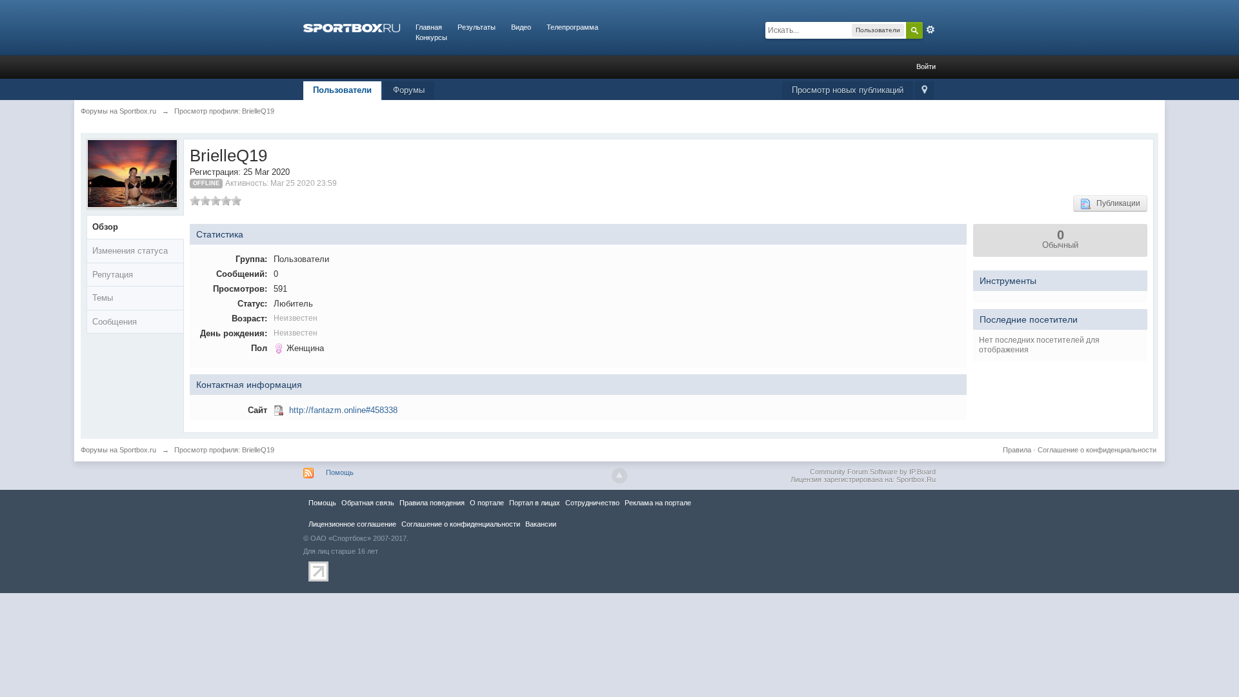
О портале (487, 503)
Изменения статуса (130, 251)
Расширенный (930, 30)
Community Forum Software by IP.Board (873, 472)
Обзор (105, 227)
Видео (521, 27)
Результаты (477, 27)
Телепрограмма (572, 27)
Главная (429, 27)
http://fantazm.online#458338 (343, 410)
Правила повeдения (432, 503)
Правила (1017, 450)
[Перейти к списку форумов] (351, 27)
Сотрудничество (592, 503)
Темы (102, 298)
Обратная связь (367, 503)
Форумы (409, 90)
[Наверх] (619, 475)
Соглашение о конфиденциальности (1097, 450)
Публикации (1115, 203)
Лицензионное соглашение (352, 524)
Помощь (340, 472)
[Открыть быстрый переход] (924, 90)
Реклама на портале (658, 503)
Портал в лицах (534, 503)
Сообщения (114, 322)
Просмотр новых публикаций (847, 90)
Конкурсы (431, 37)
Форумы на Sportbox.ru (118, 450)
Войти (926, 66)
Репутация (112, 274)
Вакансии (540, 524)
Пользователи (342, 90)
